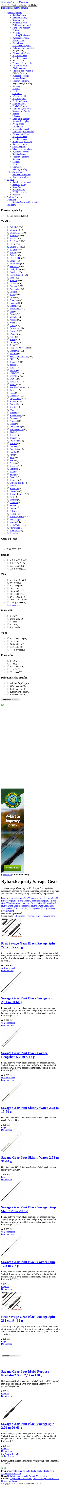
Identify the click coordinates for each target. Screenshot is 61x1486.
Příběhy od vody (19, 192)
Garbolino (14, 396)
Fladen (13, 514)
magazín (10, 179)
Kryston (13, 522)
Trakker (13, 438)
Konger (13, 474)
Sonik (12, 261)
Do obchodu (6, 1130)
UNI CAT (14, 373)
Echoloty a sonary (20, 58)
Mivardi (16, 88)
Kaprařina (16, 187)
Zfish (12, 311)
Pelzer (12, 463)
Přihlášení (5, 8)
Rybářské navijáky (20, 38)
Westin (13, 252)
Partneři (32, 1476)
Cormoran (17, 93)
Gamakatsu (15, 449)
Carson (13, 477)
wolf (12, 457)
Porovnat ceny (7, 970)
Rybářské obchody (15, 172)
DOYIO (13, 379)
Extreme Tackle (17, 483)
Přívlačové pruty (19, 22)
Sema (12, 294)
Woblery (16, 33)
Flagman (13, 249)
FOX (14, 91)
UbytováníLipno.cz (50, 1478)
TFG (12, 432)
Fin (11, 337)
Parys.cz (5, 1127)
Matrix (13, 384)
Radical (13, 485)
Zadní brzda (17, 43)
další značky (12, 533)
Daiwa (13, 255)
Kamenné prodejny (21, 177)
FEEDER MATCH (18, 348)
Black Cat (14, 266)
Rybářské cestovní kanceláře (25, 202)
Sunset (13, 435)
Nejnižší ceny (34, 916)
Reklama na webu (22, 1471)
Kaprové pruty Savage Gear (44, 898)
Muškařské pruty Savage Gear (35, 906)
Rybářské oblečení (20, 76)
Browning (14, 328)
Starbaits (13, 401)
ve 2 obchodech (8, 1023)
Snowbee (14, 466)
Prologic (13, 300)
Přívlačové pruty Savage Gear (16, 901)
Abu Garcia (15, 263)
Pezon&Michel (16, 429)
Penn (12, 455)
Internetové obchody (21, 174)
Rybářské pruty (19, 15)
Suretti (12, 407)
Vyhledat (32, 5)
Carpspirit (14, 404)
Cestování (11, 200)
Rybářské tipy (18, 189)
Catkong (13, 469)
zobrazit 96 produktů (10, 700)
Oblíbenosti (20, 916)
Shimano (16, 86)
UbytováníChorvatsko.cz (21, 1478)
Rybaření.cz (6, 874)
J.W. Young (15, 441)
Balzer (12, 339)
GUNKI (13, 283)
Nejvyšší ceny (49, 916)
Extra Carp (14, 519)
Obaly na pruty (19, 68)
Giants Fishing (16, 275)
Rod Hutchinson (17, 387)
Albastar (13, 320)
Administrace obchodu (11, 1473)
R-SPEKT (14, 530)
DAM (12, 325)
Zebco (12, 365)
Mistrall (13, 317)
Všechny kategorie (20, 81)
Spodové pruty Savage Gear (28, 908)
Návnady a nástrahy (21, 28)
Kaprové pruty (19, 20)
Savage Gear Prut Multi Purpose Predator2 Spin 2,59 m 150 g (25, 1373)
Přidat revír (49, 1471)
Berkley (13, 272)
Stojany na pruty (19, 65)
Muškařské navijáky (21, 45)
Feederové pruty (19, 17)
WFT (12, 238)
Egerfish (13, 500)
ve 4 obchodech (8, 968)
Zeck (12, 297)
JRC (12, 359)
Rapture (13, 280)
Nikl (12, 497)
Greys (12, 314)
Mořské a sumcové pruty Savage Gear (26, 903)
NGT (12, 410)
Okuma (13, 292)
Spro (12, 278)
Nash (12, 322)
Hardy (12, 508)
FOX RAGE (15, 258)
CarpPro (13, 452)
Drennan (13, 418)
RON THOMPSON (19, 356)
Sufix (12, 367)
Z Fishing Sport (17, 516)
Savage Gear (15, 247)
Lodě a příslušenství (21, 35)
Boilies (15, 30)
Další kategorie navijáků (23, 48)
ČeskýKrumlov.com (10, 1481)
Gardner (13, 446)
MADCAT (14, 381)
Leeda (12, 393)
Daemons (14, 303)
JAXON (13, 334)
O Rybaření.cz (13, 1476)
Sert (11, 345)
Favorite (13, 331)
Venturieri (14, 502)
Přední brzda (18, 40)
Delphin (13, 227)
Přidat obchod (37, 1471)
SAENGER (15, 233)
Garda (12, 424)
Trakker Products (17, 494)
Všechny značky (19, 96)
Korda (12, 505)
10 (17, 1453)
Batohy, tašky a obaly (22, 63)
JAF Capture (15, 426)
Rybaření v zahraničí (21, 182)
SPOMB (13, 412)
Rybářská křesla (19, 55)
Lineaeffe (14, 491)
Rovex (13, 390)
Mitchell (13, 306)
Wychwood (15, 308)
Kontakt (24, 1476)
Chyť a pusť (15, 398)
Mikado (13, 443)
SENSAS (14, 353)
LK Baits (14, 342)
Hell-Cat (13, 370)
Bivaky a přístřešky (21, 53)
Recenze (16, 194)
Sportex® (14, 480)
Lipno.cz (37, 1478)
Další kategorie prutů (21, 25)
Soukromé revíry (14, 197)
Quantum (14, 286)
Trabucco (14, 362)
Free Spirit (14, 241)
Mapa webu (41, 1476)
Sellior (12, 471)
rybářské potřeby (14, 12)
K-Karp (13, 511)
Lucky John (15, 269)
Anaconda (14, 289)
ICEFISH (14, 376)
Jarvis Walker (16, 525)
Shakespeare (15, 415)
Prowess (13, 421)
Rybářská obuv (19, 78)
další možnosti (13, 605)
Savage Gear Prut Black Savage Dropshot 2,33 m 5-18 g (24, 1055)
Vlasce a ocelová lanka (22, 71)
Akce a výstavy (19, 184)
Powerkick (14, 528)
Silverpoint (14, 488)
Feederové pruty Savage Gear (15, 898)
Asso (12, 460)
